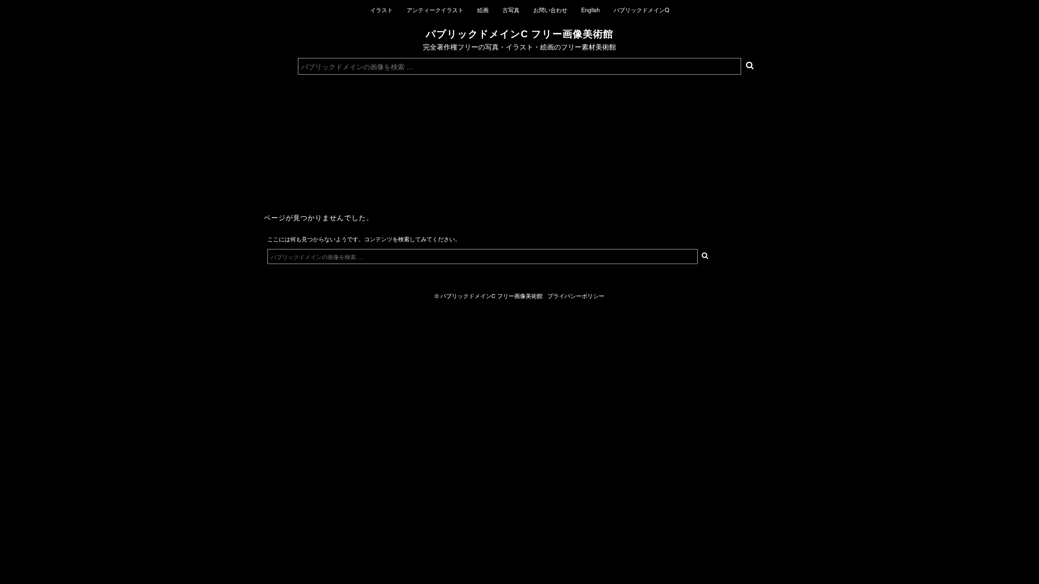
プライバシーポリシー (576, 296)
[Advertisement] (519, 135)
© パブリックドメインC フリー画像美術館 (491, 296)
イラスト (381, 10)
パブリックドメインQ (641, 10)
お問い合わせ (550, 10)
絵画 (483, 10)
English (590, 10)
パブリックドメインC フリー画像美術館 (519, 33)
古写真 (511, 10)
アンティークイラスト (435, 10)
